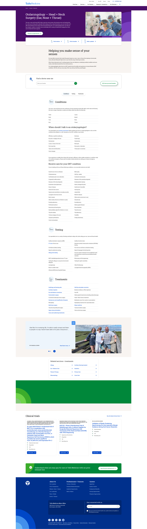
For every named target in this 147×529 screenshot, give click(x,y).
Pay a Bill (99, 1)
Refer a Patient (91, 1)
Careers (104, 1)
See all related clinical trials (113, 416)
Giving (109, 1)
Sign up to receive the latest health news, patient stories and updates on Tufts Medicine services (104, 511)
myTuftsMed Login (118, 1)
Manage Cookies (92, 522)
